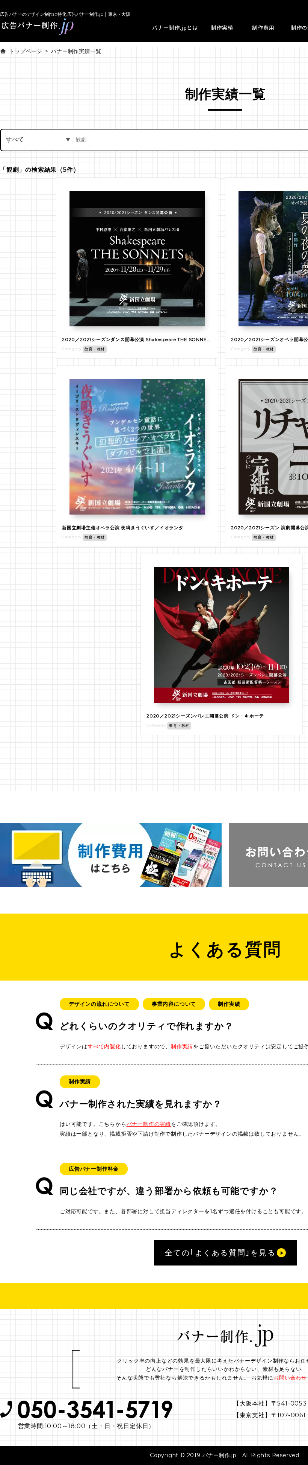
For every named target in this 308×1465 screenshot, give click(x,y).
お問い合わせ (290, 1377)
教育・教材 (95, 349)
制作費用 (263, 27)
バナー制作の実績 (149, 1124)
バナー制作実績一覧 (76, 51)
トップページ (25, 51)
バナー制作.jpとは (175, 27)
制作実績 (222, 27)
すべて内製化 (104, 1046)
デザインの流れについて (99, 1004)
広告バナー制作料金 (94, 1168)
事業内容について (174, 1004)
